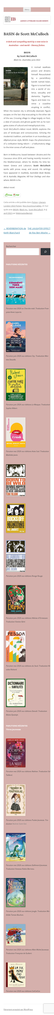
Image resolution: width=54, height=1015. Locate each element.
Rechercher (11, 246)
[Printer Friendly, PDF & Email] (12, 195)
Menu (27, 9)
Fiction (35, 202)
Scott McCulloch (36, 209)
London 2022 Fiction (13, 206)
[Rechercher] (45, 251)
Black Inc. (24, 209)
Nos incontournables (32, 206)
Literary (42, 202)
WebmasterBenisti (24, 213)
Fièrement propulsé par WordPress (18, 1009)
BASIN (16, 209)
